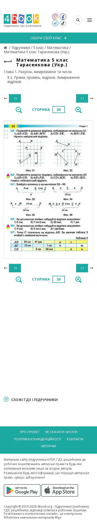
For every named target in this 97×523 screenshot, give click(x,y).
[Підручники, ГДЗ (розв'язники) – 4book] (6, 47)
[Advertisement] (48, 338)
